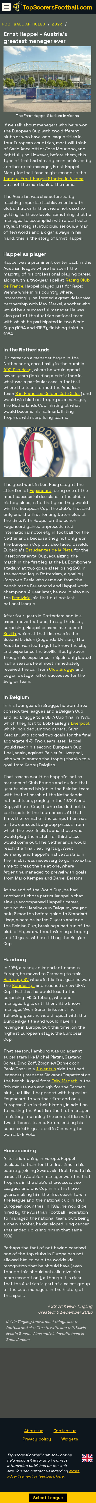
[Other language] (86, 1456)
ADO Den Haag (17, 369)
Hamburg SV (16, 979)
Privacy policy (37, 1439)
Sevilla (9, 633)
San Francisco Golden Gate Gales (48, 393)
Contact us (65, 1430)
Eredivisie (21, 597)
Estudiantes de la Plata (49, 550)
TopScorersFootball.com (57, 7)
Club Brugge (62, 669)
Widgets (69, 1439)
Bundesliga (23, 985)
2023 (57, 24)
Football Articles (23, 24)
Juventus (46, 1068)
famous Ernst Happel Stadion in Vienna (43, 178)
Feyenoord (40, 490)
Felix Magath (64, 1080)
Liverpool (80, 723)
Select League (48, 1497)
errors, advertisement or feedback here (43, 1474)
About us (33, 1430)
